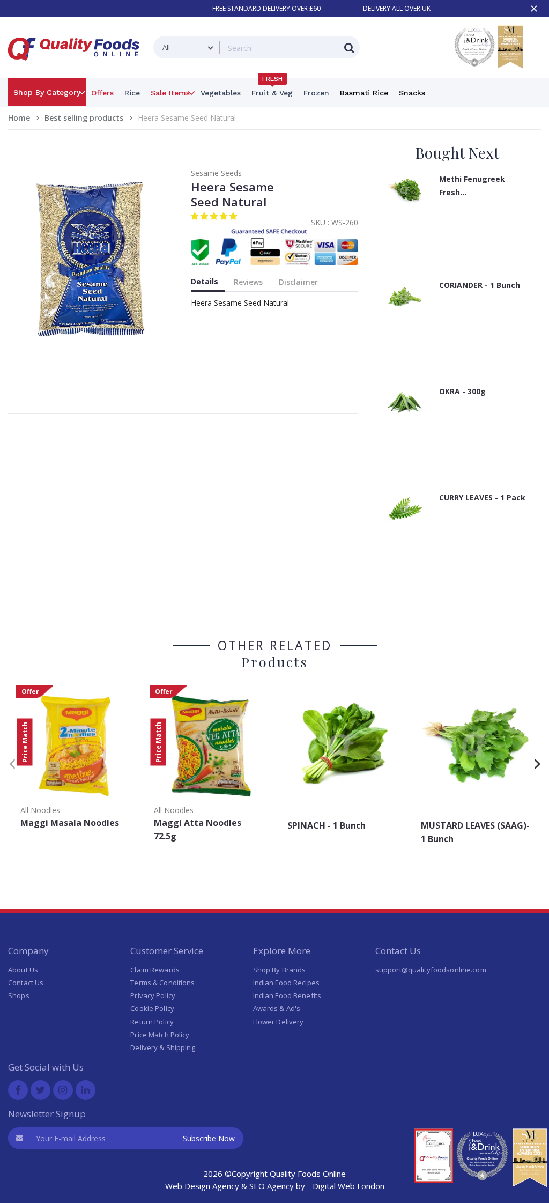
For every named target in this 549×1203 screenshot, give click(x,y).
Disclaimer (298, 282)
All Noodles (40, 810)
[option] (75, 760)
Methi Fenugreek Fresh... (472, 185)
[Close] (534, 8)
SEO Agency (271, 1185)
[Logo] (77, 67)
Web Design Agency (202, 1185)
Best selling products (83, 118)
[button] (215, 216)
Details (204, 281)
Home (19, 118)
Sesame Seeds (216, 173)
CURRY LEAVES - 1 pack (482, 497)
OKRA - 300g (462, 391)
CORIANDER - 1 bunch (479, 285)
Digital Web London (348, 1185)
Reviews (248, 282)
